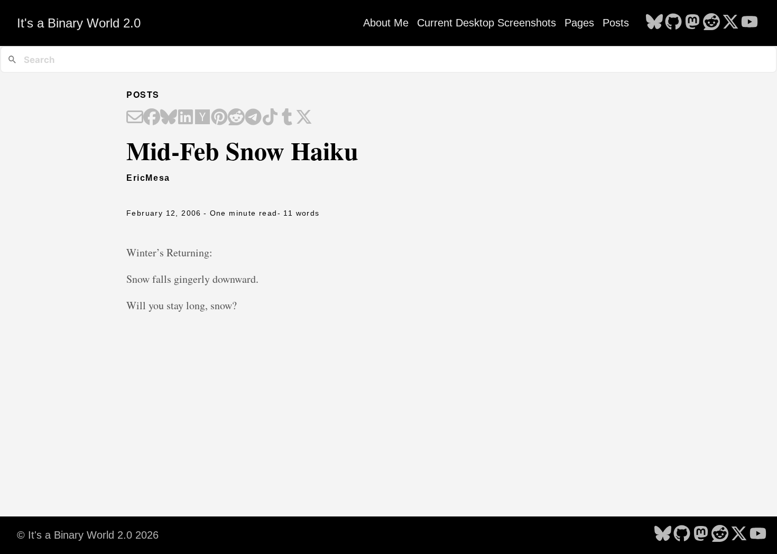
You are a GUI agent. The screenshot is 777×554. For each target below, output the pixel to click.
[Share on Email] (134, 117)
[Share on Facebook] (151, 117)
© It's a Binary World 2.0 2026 (88, 535)
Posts (616, 23)
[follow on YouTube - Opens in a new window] (749, 22)
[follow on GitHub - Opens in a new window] (673, 22)
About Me (386, 23)
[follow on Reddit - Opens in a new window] (711, 22)
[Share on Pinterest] (219, 117)
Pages (579, 23)
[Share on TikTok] (270, 117)
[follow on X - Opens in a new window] (730, 22)
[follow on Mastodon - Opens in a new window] (692, 22)
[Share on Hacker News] (202, 117)
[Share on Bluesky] (168, 117)
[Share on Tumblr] (287, 117)
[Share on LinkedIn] (185, 117)
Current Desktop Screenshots (486, 23)
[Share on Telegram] (253, 117)
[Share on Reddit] (236, 117)
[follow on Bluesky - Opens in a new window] (654, 22)
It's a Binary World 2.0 (79, 23)
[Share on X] (303, 117)
